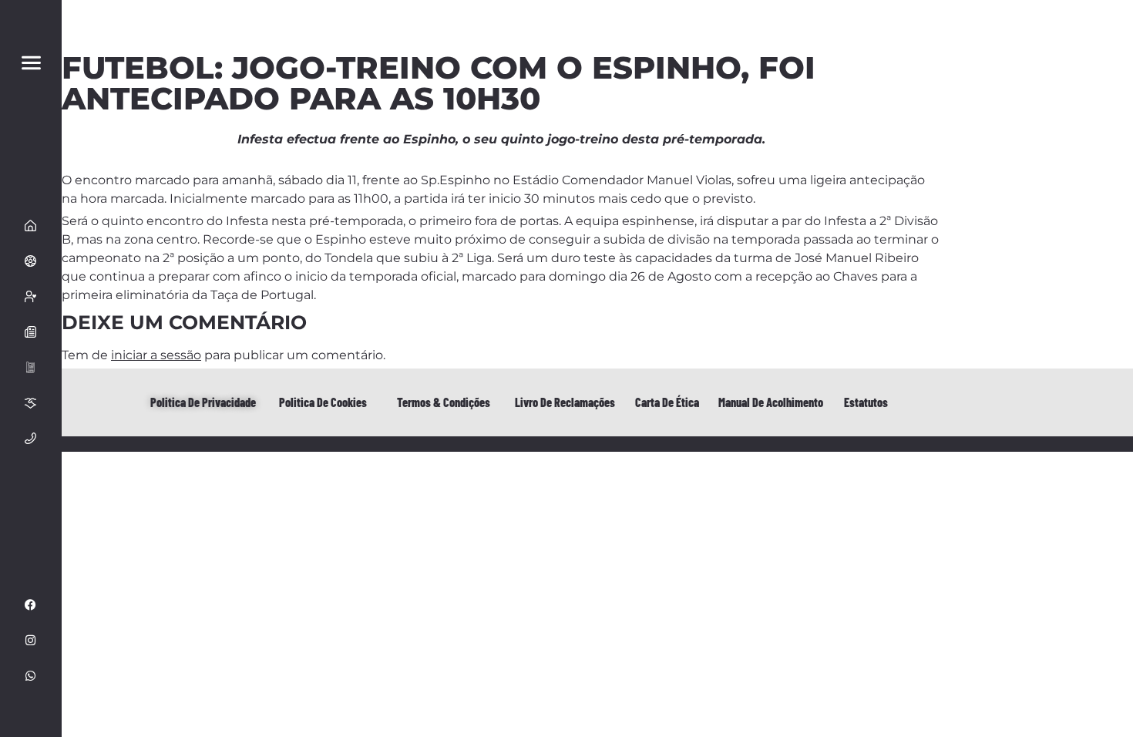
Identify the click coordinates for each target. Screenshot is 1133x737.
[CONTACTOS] (31, 438)
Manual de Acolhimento (770, 402)
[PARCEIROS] (31, 402)
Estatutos (866, 402)
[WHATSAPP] (31, 675)
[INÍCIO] (31, 225)
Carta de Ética (667, 402)
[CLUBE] (31, 260)
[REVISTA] (31, 367)
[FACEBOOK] (31, 604)
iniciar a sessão (156, 355)
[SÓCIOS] (31, 296)
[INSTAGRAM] (31, 640)
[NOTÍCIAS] (31, 331)
